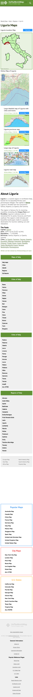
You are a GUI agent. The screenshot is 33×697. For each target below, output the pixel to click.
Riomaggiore (14, 247)
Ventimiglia (5, 247)
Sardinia (4, 437)
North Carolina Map (11, 601)
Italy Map (8, 526)
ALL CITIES (5, 387)
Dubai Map (8, 569)
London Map (9, 558)
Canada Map (9, 514)
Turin (3, 326)
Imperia (28, 239)
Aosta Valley (5, 401)
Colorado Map (9, 587)
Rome (4, 284)
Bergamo (5, 329)
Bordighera (26, 241)
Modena (4, 367)
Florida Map (9, 590)
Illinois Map (8, 595)
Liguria (4, 423)
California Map (9, 584)
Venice (4, 287)
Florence (4, 290)
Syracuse (4, 323)
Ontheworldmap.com (13, 636)
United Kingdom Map (11, 540)
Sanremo (16, 239)
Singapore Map (9, 531)
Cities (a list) (17, 664)
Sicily (3, 439)
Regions (4, 270)
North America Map (24, 459)
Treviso (4, 381)
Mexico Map (9, 529)
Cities (4, 265)
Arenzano (17, 241)
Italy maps (5, 262)
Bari (3, 304)
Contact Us (16, 654)
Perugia (4, 356)
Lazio (3, 420)
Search (30, 3)
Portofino (4, 241)
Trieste (4, 318)
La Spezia (9, 239)
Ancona (4, 359)
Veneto (4, 451)
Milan (4, 293)
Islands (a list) (16, 687)
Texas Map (8, 604)
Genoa (28, 203)
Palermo (4, 343)
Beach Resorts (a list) (16, 680)
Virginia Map (9, 607)
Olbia (3, 370)
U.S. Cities (16, 673)
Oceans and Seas (16, 690)
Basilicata (5, 406)
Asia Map (5, 462)
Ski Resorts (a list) (16, 684)
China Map (8, 517)
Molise (4, 431)
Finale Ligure (11, 243)
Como (4, 309)
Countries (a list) (17, 667)
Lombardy (5, 426)
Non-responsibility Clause (16, 632)
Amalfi (4, 384)
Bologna (4, 307)
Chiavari (3, 243)
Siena (4, 315)
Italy (10, 21)
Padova (4, 340)
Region (15, 21)
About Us (16, 644)
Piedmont (5, 434)
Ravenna (4, 373)
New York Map (9, 598)
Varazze (21, 245)
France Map (8, 520)
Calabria (4, 409)
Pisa (3, 312)
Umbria (4, 448)
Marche (4, 428)
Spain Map (8, 534)
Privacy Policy (16, 647)
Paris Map (8, 560)
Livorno (4, 351)
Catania (4, 345)
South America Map (24, 462)
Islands (4, 268)
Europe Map (6, 459)
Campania (5, 412)
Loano (19, 243)
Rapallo (25, 243)
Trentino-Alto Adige (8, 442)
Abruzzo (4, 398)
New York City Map (11, 555)
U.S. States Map (16, 670)
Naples (4, 298)
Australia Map (9, 511)
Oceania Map (22, 464)
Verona (4, 301)
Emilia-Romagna (7, 415)
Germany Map (9, 523)
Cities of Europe (16, 693)
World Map (4, 21)
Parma (4, 354)
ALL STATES (8, 610)
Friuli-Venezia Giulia (8, 417)
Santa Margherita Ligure (9, 245)
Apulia (4, 404)
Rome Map (8, 563)
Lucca (4, 362)
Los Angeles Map (10, 566)
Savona (22, 239)
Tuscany (4, 445)
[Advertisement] (16, 14)
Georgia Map (9, 592)
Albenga (11, 241)
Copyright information (16, 650)
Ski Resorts (5, 273)
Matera (4, 365)
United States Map (11, 543)
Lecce (4, 348)
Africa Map (6, 464)
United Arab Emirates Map (13, 537)
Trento (4, 379)
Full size (27, 30)
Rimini (4, 320)
